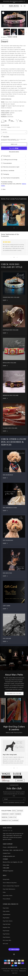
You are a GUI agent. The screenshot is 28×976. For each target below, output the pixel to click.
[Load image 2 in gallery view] (14, 32)
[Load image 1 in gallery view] (7, 32)
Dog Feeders (6, 917)
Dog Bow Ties (6, 927)
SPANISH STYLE (6, 820)
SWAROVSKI (5, 814)
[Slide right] (26, 32)
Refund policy (23, 968)
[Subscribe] (23, 799)
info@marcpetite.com (9, 856)
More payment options (14, 151)
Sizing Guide (6, 879)
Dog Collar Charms (7, 921)
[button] (2, 6)
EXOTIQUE (20, 810)
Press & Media (6, 898)
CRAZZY (12, 814)
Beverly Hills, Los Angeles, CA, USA (12, 862)
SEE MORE (20, 780)
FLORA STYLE (12, 817)
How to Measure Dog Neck (10, 882)
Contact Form (6, 853)
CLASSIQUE (15, 820)
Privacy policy (6, 970)
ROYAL (14, 810)
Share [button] (4, 189)
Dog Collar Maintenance (9, 889)
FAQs (4, 892)
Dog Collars (6, 908)
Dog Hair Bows (6, 924)
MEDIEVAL (5, 817)
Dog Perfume (6, 934)
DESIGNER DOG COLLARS (14, 693)
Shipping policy (22, 970)
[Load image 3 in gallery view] (21, 32)
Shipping (9, 127)
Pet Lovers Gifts (7, 940)
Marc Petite (7, 968)
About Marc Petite (7, 895)
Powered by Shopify (14, 968)
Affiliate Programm (8, 870)
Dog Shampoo (6, 937)
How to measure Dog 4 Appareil (11, 885)
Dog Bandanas (6, 914)
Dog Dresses (6, 930)
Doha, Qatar (6, 865)
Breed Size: (4, 129)
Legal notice (14, 972)
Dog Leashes (6, 911)
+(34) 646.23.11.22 (12, 847)
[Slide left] (1, 32)
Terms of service (14, 970)
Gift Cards (5, 943)
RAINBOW (18, 814)
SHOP (4, 300)
